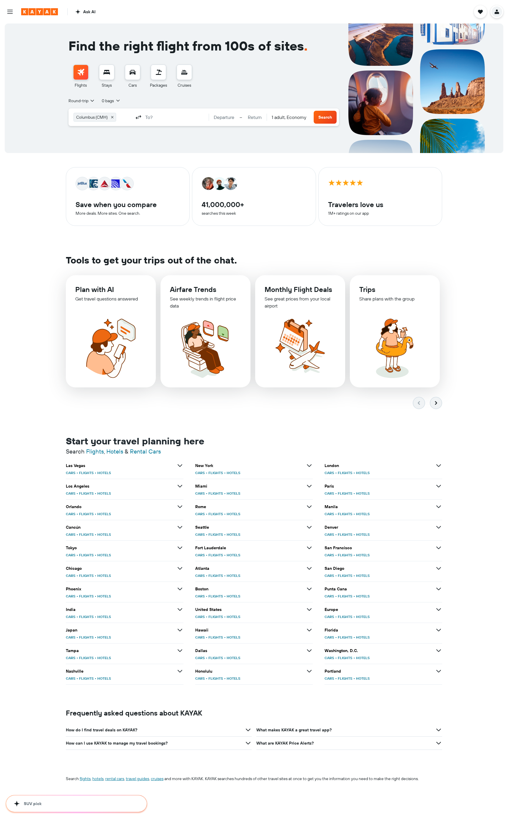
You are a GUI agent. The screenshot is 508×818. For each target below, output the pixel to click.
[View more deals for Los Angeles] (179, 486)
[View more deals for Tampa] (179, 650)
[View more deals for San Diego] (438, 568)
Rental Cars (145, 451)
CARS (71, 473)
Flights (95, 451)
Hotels (114, 451)
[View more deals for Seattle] (309, 527)
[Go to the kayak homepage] (39, 11)
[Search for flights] (80, 72)
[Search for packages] (158, 72)
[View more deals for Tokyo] (179, 547)
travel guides (137, 778)
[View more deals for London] (438, 465)
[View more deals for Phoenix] (179, 588)
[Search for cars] (132, 72)
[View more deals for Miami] (309, 486)
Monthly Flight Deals (298, 289)
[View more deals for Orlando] (179, 506)
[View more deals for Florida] (438, 630)
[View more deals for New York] (309, 465)
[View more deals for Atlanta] (309, 568)
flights (85, 778)
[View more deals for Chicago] (179, 568)
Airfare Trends (193, 289)
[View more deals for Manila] (438, 506)
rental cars (114, 778)
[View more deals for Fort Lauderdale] (309, 547)
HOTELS (104, 473)
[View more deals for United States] (309, 609)
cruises (157, 778)
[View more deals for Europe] (438, 609)
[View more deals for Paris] (438, 486)
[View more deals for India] (179, 609)
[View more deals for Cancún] (179, 527)
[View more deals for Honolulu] (309, 671)
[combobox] (81, 101)
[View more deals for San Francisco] (438, 547)
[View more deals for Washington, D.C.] (438, 650)
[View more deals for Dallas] (309, 650)
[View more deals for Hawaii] (309, 630)
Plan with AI (94, 289)
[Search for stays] (106, 72)
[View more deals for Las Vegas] (179, 465)
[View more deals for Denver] (438, 527)
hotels (97, 778)
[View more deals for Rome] (309, 506)
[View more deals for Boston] (309, 588)
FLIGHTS (86, 473)
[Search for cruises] (184, 72)
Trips (367, 289)
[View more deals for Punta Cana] (438, 588)
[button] (10, 11)
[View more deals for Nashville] (179, 671)
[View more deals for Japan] (179, 630)
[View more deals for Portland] (438, 671)
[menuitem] (80, 76)
